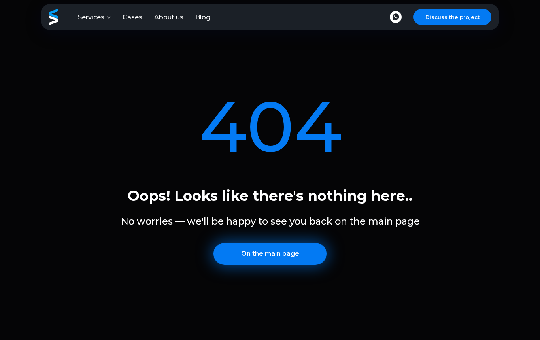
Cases (132, 17)
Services (91, 17)
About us (168, 17)
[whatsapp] (396, 17)
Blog (202, 17)
